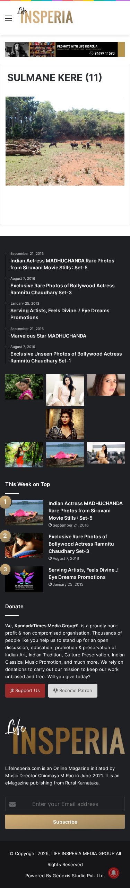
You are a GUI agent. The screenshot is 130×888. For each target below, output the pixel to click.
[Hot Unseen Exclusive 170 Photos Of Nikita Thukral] (106, 422)
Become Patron (75, 690)
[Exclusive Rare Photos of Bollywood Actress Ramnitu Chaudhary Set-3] (24, 545)
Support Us (27, 690)
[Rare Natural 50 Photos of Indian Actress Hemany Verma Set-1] (65, 390)
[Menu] (8, 20)
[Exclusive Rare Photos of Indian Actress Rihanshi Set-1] (106, 385)
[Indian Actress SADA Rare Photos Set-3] (24, 387)
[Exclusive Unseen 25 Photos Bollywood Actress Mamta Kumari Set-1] (65, 424)
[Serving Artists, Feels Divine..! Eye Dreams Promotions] (24, 579)
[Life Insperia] (45, 18)
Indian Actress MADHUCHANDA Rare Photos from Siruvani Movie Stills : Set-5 (86, 510)
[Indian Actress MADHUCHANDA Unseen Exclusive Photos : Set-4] (24, 421)
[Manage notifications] (113, 872)
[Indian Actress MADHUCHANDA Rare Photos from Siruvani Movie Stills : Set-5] (65, 454)
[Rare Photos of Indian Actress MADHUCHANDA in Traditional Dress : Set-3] (24, 454)
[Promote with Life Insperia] (65, 49)
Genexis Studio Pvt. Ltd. (79, 875)
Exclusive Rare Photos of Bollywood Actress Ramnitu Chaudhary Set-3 (81, 543)
